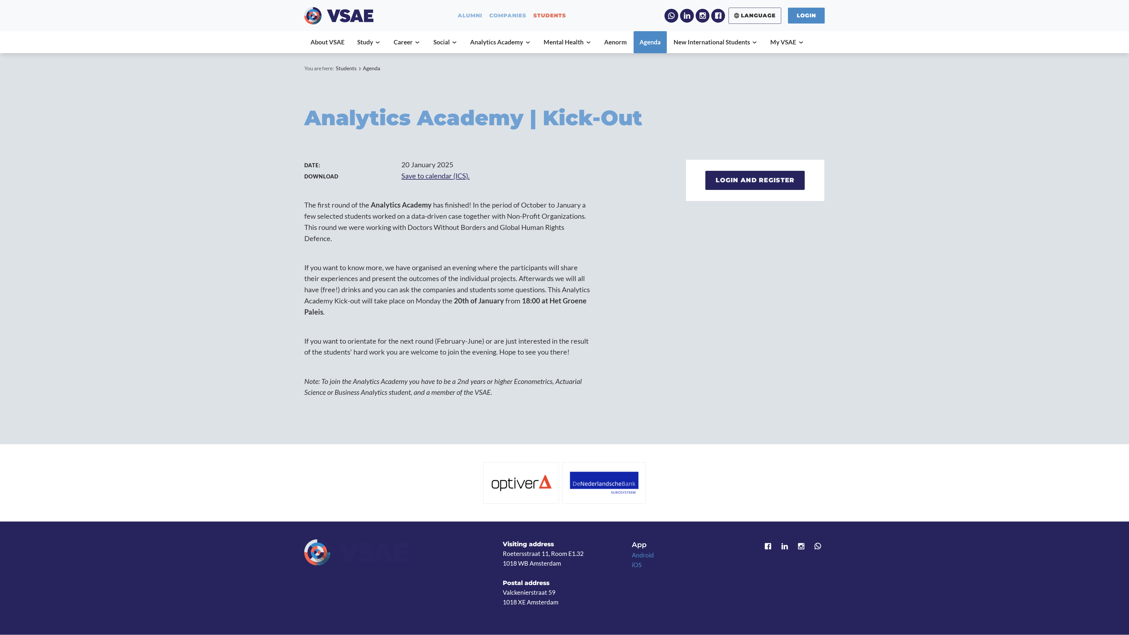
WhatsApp (671, 16)
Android (643, 555)
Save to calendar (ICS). (435, 176)
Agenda (371, 68)
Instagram (702, 16)
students (549, 15)
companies (507, 15)
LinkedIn (687, 16)
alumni (470, 15)
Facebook (718, 16)
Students (346, 68)
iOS (637, 564)
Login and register (755, 180)
